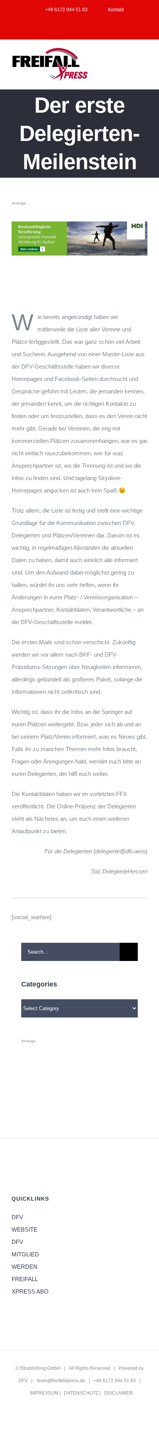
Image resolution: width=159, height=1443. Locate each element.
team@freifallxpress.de (61, 1380)
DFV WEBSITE (24, 1223)
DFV (23, 1380)
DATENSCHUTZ (81, 1393)
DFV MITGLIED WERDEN (25, 1254)
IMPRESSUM (44, 1393)
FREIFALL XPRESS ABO (30, 1285)
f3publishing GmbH (40, 1368)
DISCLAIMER (118, 1393)
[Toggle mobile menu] (144, 58)
